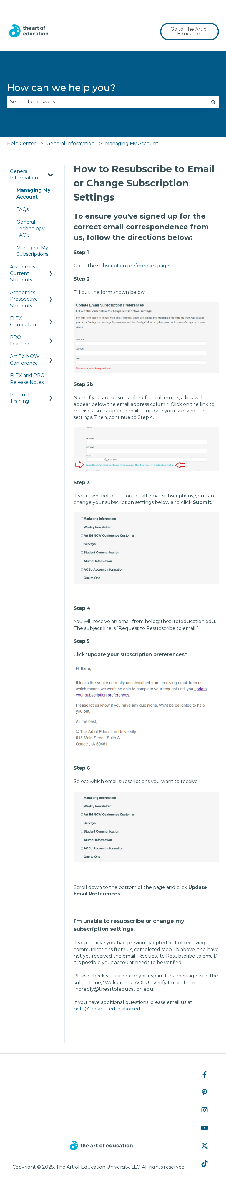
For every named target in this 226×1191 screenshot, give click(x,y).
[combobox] (107, 101)
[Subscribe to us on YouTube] (204, 1128)
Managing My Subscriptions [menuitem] (32, 251)
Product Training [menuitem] (20, 398)
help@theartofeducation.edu (109, 1009)
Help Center (21, 143)
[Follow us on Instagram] (204, 1110)
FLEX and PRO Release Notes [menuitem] (27, 379)
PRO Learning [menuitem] (20, 341)
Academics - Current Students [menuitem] (24, 273)
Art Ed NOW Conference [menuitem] (24, 359)
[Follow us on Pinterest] (204, 1092)
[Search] (213, 101)
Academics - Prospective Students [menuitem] (24, 299)
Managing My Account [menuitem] (33, 193)
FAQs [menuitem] (22, 209)
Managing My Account (131, 143)
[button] (51, 172)
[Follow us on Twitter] (204, 1145)
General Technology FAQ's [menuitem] (30, 228)
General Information (70, 143)
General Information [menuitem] (24, 174)
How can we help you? (61, 87)
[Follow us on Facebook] (204, 1075)
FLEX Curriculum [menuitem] (24, 321)
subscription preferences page (133, 265)
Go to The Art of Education (189, 31)
